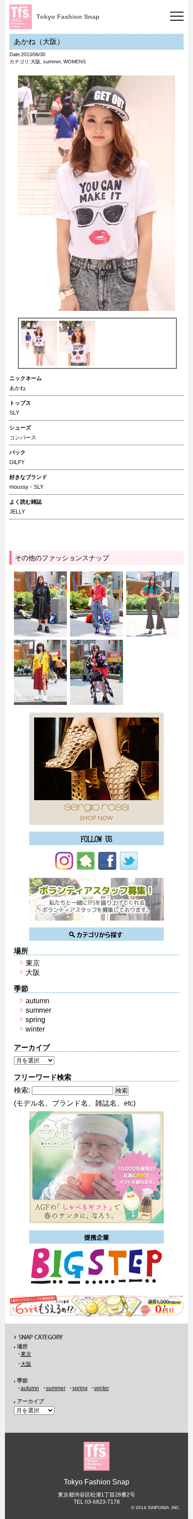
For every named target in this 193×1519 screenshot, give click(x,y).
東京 (33, 963)
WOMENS (74, 61)
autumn (37, 1001)
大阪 (35, 61)
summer (52, 61)
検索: (22, 1090)
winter (35, 1029)
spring (35, 1019)
